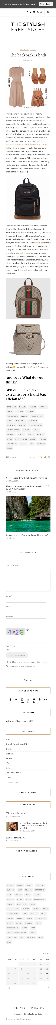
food (28, 899)
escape (37, 895)
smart (31, 434)
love (25, 913)
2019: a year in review (15, 838)
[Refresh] (27, 630)
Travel (43, 439)
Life (7, 763)
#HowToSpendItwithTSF (16, 744)
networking (41, 918)
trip (31, 443)
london (22, 425)
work (9, 448)
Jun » (48, 987)
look (45, 909)
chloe (9, 411)
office (10, 923)
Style (33, 49)
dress (28, 895)
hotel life (20, 421)
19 (47, 974)
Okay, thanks (46, 4)
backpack (11, 407)
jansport (32, 421)
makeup (20, 918)
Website (9, 616)
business (10, 890)
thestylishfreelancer (25, 439)
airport (10, 885)
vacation (41, 443)
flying (24, 416)
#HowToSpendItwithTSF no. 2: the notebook (27, 477)
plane (38, 923)
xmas (9, 942)
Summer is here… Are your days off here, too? (27, 535)
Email (8, 606)
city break (39, 890)
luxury (26, 430)
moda (36, 430)
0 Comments (11, 457)
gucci (9, 421)
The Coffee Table (13, 772)
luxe (43, 913)
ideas (32, 904)
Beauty (9, 749)
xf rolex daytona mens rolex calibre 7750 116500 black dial (26, 144)
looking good (35, 425)
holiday (10, 904)
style (9, 439)
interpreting (12, 909)
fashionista (12, 416)
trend (23, 443)
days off (18, 895)
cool (9, 895)
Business (9, 754)
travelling (12, 443)
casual (33, 407)
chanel (43, 407)
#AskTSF (10, 739)
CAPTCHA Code (10, 648)
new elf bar (39, 243)
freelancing (37, 416)
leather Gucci (24, 253)
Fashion (24, 49)
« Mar (8, 988)
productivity (12, 928)
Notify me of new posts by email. (24, 666)
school (21, 434)
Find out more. (29, 4)
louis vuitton (13, 430)
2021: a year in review (15, 813)
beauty (22, 407)
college (19, 411)
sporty (40, 434)
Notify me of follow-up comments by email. (28, 662)
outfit (19, 923)
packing (10, 434)
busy (20, 890)
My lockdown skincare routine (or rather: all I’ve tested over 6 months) (34, 825)
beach (20, 885)
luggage (34, 913)
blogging (40, 885)
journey (11, 425)
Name (9, 596)
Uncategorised (12, 782)
